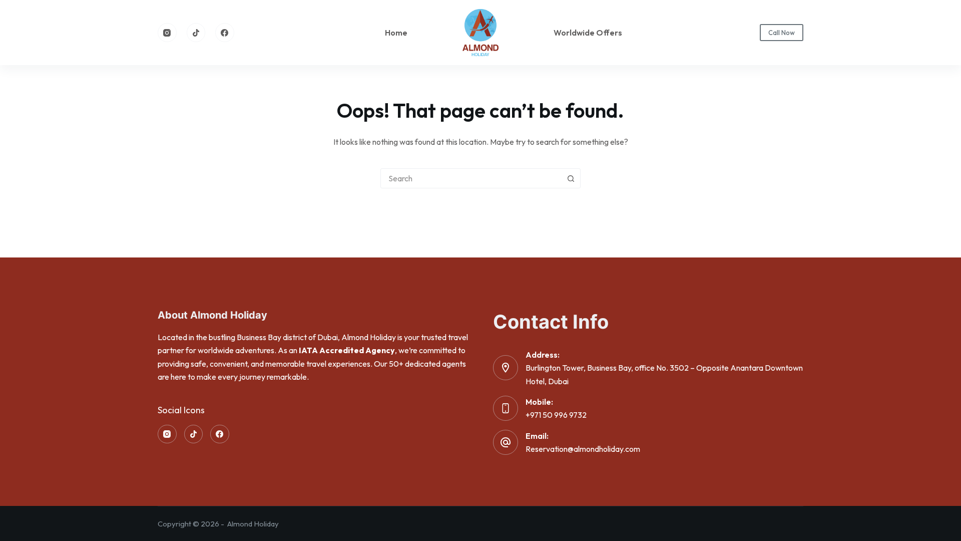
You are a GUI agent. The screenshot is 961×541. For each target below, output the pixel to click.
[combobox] (471, 178)
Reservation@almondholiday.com (583, 449)
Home (396, 33)
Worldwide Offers (588, 33)
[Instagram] (167, 32)
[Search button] (570, 178)
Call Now (781, 33)
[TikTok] (196, 32)
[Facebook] (224, 32)
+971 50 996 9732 (556, 415)
